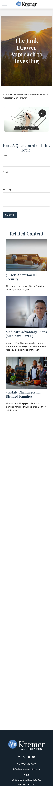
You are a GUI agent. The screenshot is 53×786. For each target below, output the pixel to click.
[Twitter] (24, 757)
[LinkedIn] (29, 757)
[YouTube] (33, 757)
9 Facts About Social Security (21, 277)
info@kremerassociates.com (26, 769)
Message (7, 189)
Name (6, 155)
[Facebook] (19, 757)
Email (5, 172)
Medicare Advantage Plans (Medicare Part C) (26, 334)
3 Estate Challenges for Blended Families (23, 394)
